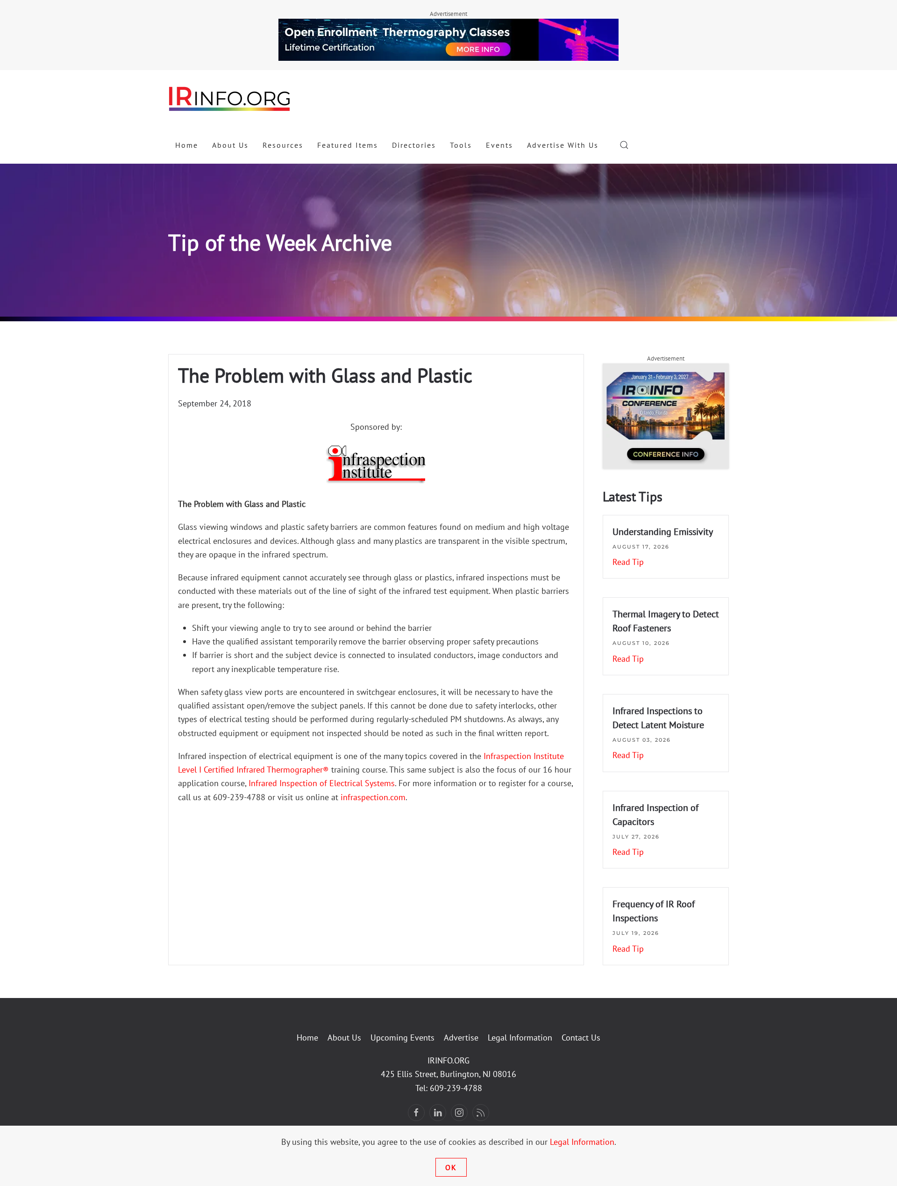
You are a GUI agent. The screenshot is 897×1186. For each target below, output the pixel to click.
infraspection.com (373, 797)
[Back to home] (230, 98)
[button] (624, 145)
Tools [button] (461, 145)
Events (499, 145)
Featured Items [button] (347, 145)
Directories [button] (414, 145)
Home (186, 145)
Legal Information (520, 1037)
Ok (451, 1167)
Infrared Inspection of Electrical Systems (322, 783)
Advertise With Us (562, 145)
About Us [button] (230, 145)
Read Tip (628, 562)
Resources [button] (283, 145)
